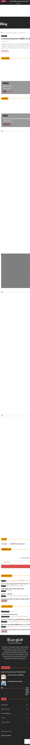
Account (18, 3)
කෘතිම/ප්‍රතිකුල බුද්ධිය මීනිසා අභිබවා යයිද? (12, 588)
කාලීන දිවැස (4, 36)
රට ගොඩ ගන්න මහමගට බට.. (9, 614)
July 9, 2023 (5, 41)
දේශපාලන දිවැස (5, 722)
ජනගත (3, 718)
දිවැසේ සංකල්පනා (5, 611)
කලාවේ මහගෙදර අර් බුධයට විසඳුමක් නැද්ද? (13, 672)
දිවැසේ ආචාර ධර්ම (6, 731)
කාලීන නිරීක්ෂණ (6, 713)
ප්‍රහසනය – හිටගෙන (6, 594)
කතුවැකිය (5, 115)
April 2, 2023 (7, 88)
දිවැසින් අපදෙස (5, 709)
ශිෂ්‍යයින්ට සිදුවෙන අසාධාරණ (18, 543)
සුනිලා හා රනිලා (7, 86)
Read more (5, 51)
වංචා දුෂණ (5, 543)
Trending (3, 1)
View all (4, 600)
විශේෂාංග (4, 581)
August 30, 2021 (7, 121)
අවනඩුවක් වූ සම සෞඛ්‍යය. (15, 681)
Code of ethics (6, 735)
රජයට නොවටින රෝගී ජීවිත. (16, 675)
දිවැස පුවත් (15, 640)
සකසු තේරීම (5, 83)
